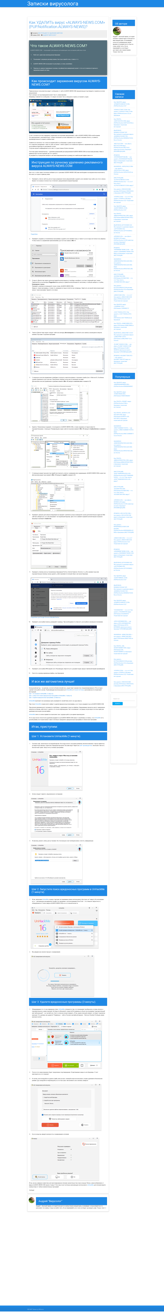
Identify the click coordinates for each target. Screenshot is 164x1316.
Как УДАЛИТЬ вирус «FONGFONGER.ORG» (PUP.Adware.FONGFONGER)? (122, 394)
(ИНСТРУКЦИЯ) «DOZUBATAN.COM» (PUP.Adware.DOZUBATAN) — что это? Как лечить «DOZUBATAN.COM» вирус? (123, 278)
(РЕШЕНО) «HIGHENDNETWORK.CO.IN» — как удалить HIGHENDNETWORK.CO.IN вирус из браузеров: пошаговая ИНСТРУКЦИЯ (124, 251)
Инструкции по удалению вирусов (50, 33)
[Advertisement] (124, 71)
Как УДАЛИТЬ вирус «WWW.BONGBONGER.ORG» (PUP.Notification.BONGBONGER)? (123, 384)
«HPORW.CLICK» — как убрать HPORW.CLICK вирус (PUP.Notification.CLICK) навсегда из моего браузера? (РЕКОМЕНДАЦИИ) (123, 240)
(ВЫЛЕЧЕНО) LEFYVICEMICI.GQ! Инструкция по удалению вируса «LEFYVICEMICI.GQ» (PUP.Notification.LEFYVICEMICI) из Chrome (123, 228)
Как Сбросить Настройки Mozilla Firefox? (87, 11)
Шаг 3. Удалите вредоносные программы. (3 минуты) (44, 697)
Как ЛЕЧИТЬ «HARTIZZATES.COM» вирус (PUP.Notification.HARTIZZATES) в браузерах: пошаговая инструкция (123, 123)
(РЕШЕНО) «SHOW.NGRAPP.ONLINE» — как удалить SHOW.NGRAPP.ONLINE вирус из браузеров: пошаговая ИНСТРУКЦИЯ (123, 159)
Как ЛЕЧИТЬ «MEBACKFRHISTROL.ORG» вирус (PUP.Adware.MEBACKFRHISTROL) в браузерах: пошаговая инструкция (123, 217)
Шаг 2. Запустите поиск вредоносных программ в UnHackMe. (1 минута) (50, 695)
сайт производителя (86, 745)
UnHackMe (69, 690)
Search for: (116, 699)
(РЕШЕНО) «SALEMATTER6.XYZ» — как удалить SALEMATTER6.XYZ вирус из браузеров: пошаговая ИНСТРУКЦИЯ (123, 359)
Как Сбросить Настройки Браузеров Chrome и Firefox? (119, 11)
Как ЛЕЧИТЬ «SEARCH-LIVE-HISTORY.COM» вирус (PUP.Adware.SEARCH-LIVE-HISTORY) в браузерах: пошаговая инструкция (122, 416)
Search (117, 703)
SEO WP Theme (31, 1309)
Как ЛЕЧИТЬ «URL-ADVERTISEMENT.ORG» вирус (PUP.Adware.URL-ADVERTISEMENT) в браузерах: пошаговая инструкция (123, 649)
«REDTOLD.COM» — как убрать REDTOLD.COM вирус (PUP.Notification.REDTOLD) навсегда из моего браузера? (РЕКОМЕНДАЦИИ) (123, 147)
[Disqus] (68, 1236)
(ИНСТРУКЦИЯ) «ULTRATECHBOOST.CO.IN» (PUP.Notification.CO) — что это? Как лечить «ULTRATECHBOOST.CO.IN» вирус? (124, 181)
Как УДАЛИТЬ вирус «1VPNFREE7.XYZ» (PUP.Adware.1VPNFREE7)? (121, 306)
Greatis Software (79, 690)
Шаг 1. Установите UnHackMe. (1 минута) (41, 693)
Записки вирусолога (52, 3)
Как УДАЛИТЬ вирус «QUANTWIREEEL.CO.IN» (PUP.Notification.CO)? (120, 208)
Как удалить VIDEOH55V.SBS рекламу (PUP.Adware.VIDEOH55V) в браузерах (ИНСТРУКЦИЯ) (124, 191)
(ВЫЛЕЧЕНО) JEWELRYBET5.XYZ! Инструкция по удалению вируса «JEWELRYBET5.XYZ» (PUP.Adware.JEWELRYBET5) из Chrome (123, 336)
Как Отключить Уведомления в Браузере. (60, 11)
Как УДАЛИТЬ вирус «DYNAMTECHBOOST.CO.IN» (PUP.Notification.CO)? (122, 104)
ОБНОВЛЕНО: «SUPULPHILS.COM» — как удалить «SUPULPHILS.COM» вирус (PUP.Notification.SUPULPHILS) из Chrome (123, 170)
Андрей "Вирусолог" (50, 35)
